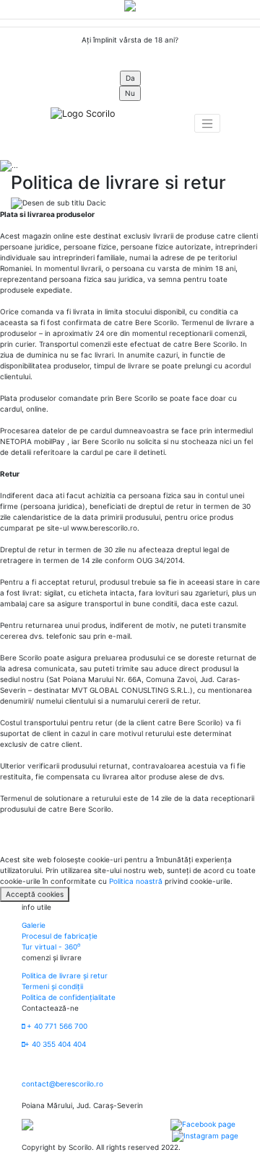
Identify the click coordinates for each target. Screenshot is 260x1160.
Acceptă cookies (35, 894)
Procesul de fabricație (60, 935)
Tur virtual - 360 (51, 946)
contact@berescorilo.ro (62, 1083)
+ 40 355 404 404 (55, 1044)
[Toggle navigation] (207, 123)
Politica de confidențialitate (69, 997)
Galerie (34, 925)
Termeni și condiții (52, 986)
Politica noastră (135, 881)
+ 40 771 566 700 (56, 1026)
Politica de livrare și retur (65, 975)
